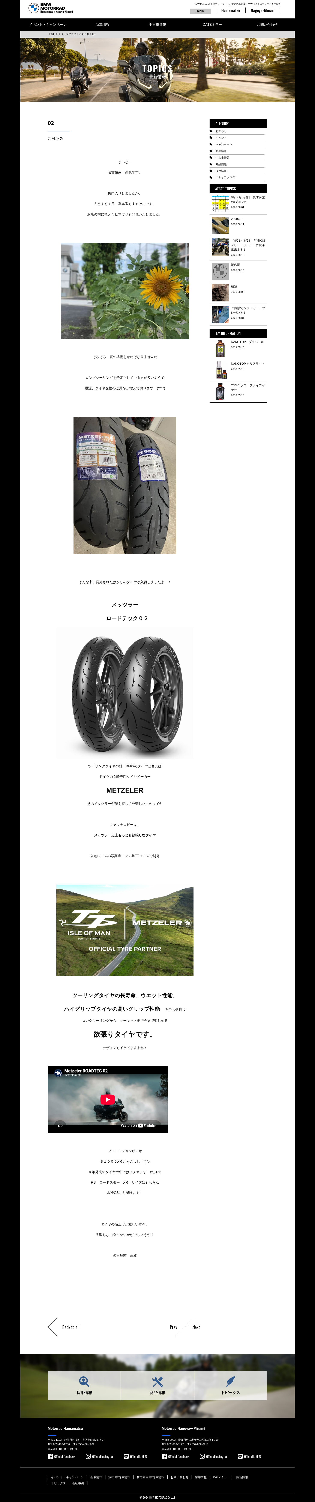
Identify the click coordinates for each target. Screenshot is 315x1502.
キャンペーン (224, 144)
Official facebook (64, 1456)
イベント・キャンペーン (48, 24)
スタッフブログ (225, 177)
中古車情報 (157, 24)
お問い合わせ (267, 24)
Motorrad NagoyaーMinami (183, 1428)
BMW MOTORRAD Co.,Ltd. (162, 1497)
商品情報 (221, 164)
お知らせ (221, 131)
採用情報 (221, 171)
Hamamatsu (230, 10)
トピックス (230, 1393)
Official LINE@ (138, 1456)
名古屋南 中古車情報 (150, 1477)
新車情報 (103, 24)
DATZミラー (212, 24)
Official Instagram (103, 1456)
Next (196, 1327)
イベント (221, 137)
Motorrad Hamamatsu (65, 1428)
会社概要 (78, 1483)
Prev (173, 1327)
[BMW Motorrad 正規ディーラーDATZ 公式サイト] (50, 8)
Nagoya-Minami (263, 10)
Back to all (70, 1327)
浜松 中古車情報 (119, 1477)
